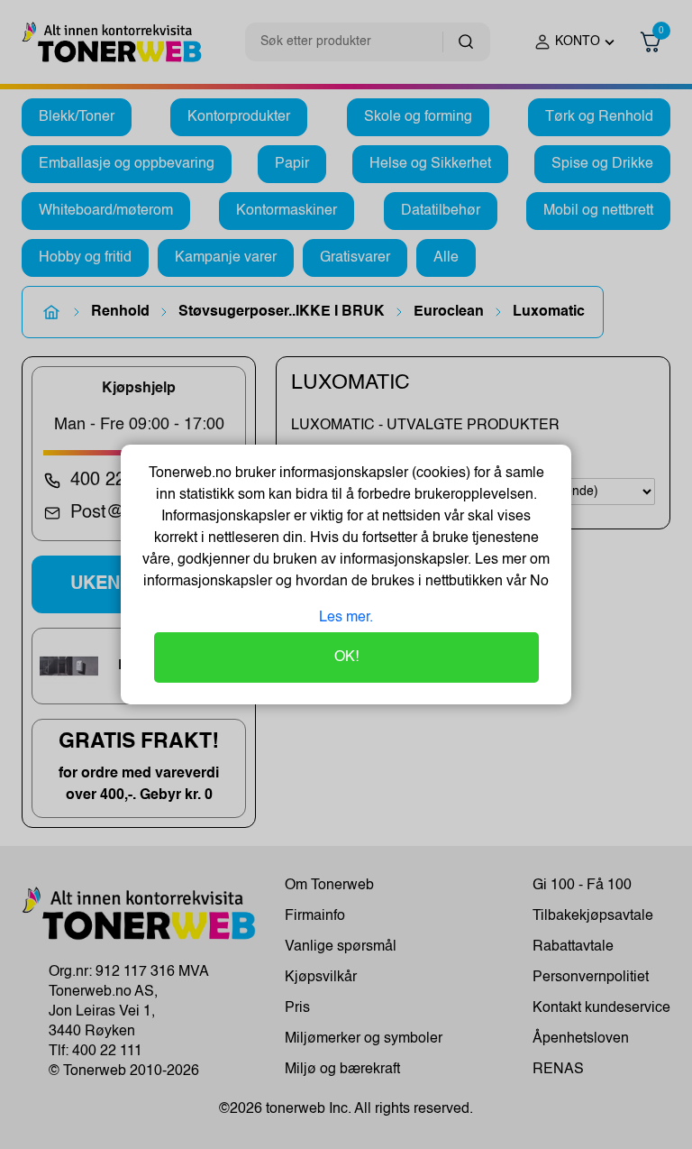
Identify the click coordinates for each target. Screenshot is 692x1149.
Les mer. (346, 618)
